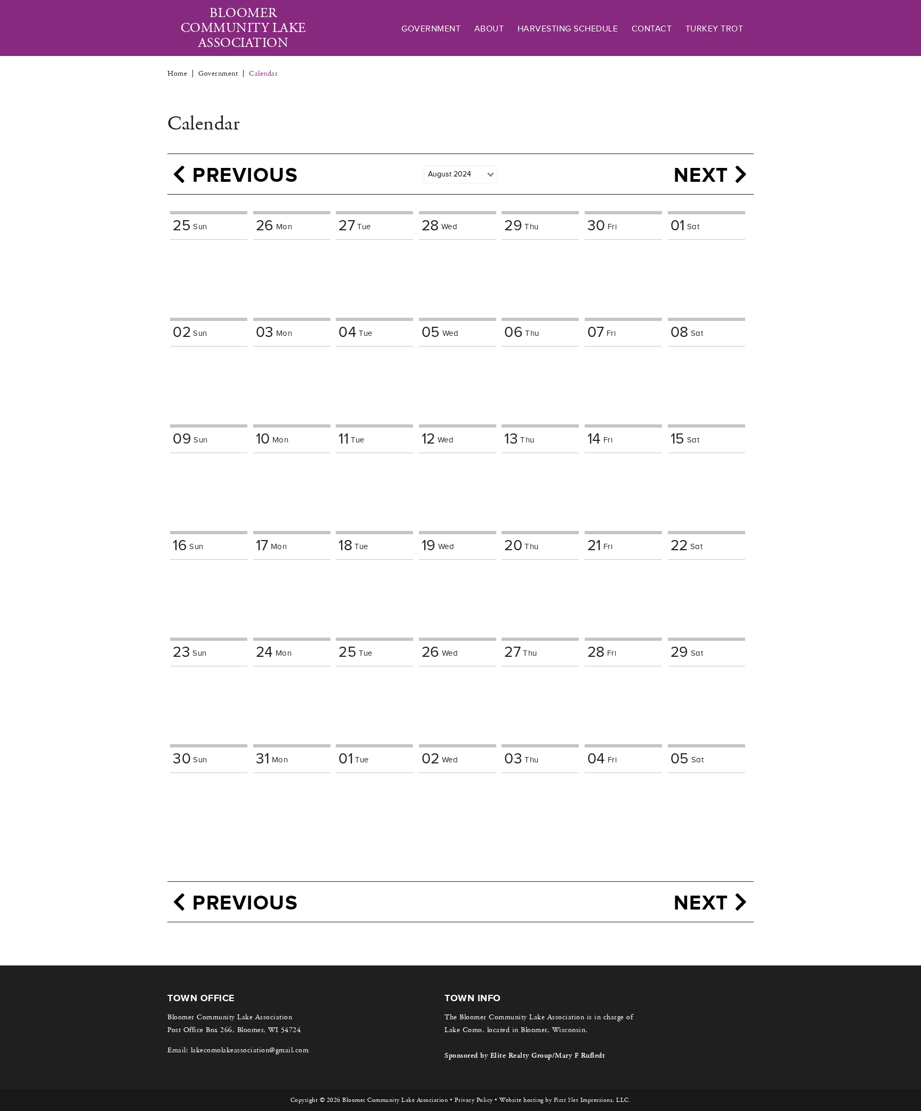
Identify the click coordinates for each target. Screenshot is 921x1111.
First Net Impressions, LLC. (592, 1100)
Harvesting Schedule (568, 29)
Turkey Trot (714, 29)
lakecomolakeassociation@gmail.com (250, 1050)
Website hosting (521, 1100)
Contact (652, 29)
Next (704, 174)
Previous (242, 174)
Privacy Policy (474, 1100)
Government (431, 29)
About (489, 29)
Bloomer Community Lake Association (243, 28)
